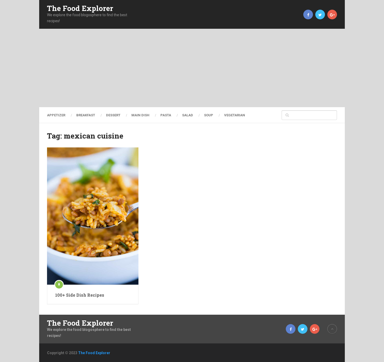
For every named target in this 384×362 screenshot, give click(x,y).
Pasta (165, 115)
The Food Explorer (80, 8)
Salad (187, 115)
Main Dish (140, 115)
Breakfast (85, 115)
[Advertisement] (192, 68)
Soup (208, 115)
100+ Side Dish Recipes (79, 295)
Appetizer (56, 115)
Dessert (113, 115)
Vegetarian (234, 115)
